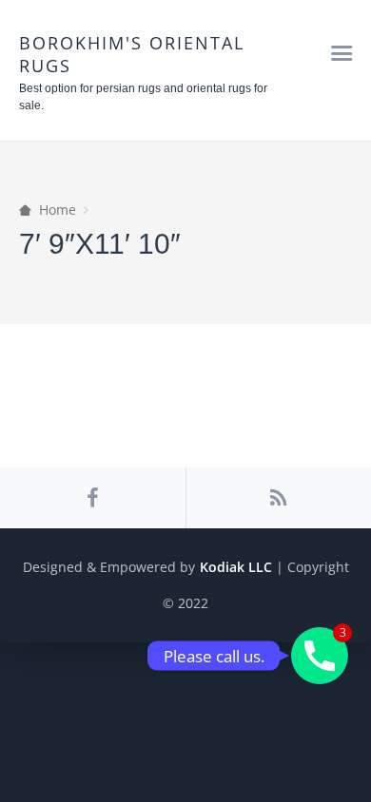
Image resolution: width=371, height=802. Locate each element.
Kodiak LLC (236, 567)
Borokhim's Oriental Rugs (131, 54)
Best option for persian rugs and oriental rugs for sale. (143, 97)
